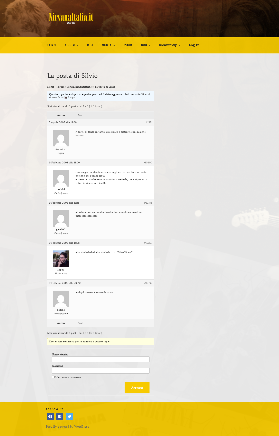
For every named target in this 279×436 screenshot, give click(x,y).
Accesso (137, 388)
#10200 (147, 162)
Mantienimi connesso (68, 377)
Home (50, 86)
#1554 (149, 122)
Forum (60, 86)
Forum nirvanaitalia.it (80, 86)
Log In (194, 45)
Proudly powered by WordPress (67, 426)
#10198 (148, 202)
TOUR (128, 45)
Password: (57, 365)
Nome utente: (60, 354)
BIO (90, 45)
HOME (51, 45)
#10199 (148, 282)
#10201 (148, 242)
